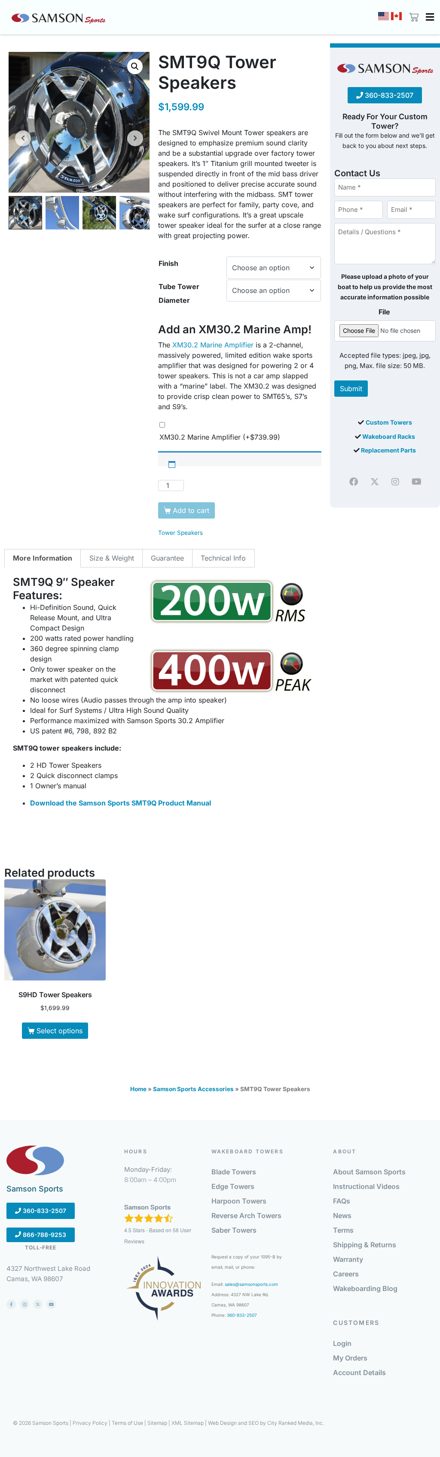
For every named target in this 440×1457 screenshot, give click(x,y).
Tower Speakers (180, 532)
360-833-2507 (388, 95)
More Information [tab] (42, 558)
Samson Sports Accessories (193, 1089)
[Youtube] (416, 482)
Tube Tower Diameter (179, 293)
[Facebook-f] (11, 1304)
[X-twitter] (38, 1304)
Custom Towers (389, 422)
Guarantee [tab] (167, 558)
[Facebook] (354, 482)
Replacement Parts (388, 450)
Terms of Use (127, 1423)
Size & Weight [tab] (111, 558)
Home (138, 1089)
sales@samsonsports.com (251, 1284)
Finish (168, 263)
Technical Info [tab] (223, 558)
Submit (351, 388)
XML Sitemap (187, 1423)
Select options (59, 1030)
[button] (429, 17)
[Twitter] (375, 482)
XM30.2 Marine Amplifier (213, 345)
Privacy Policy (90, 1423)
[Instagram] (395, 482)
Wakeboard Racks (388, 436)
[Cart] (412, 17)
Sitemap (157, 1423)
